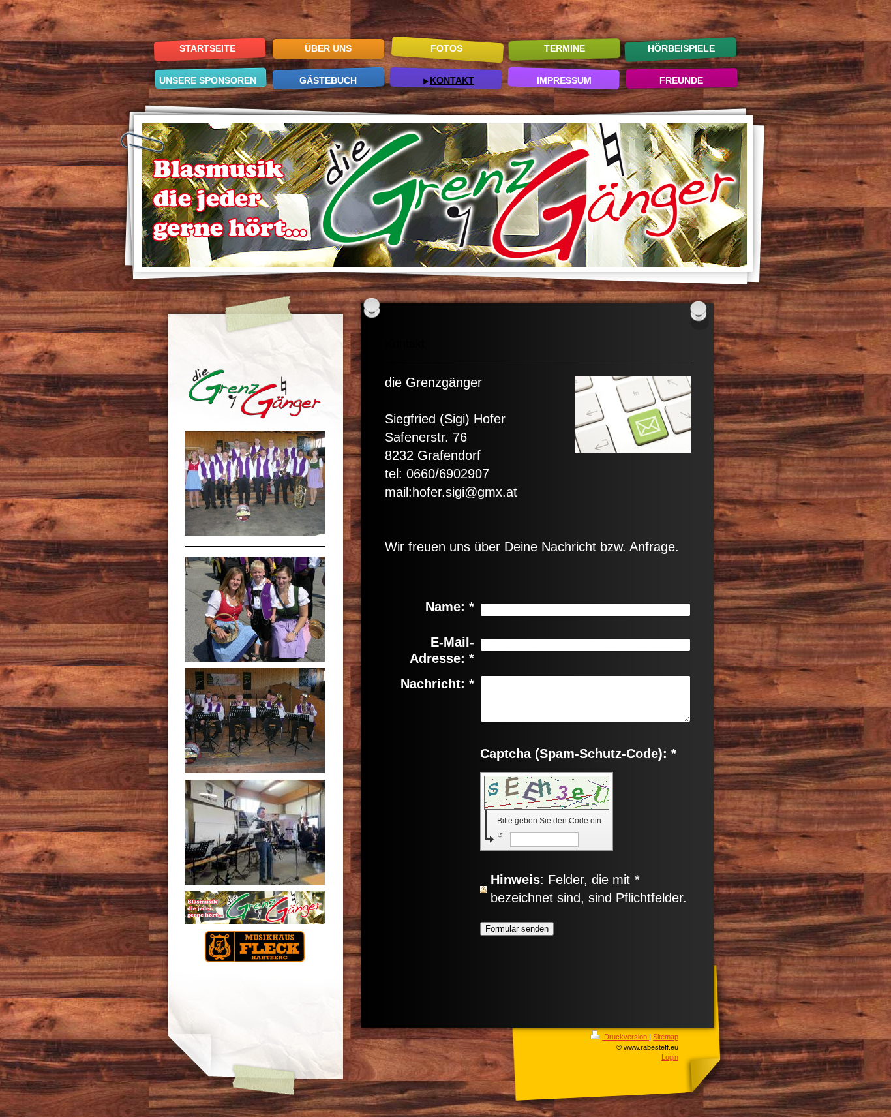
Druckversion (625, 1037)
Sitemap (665, 1037)
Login (669, 1057)
